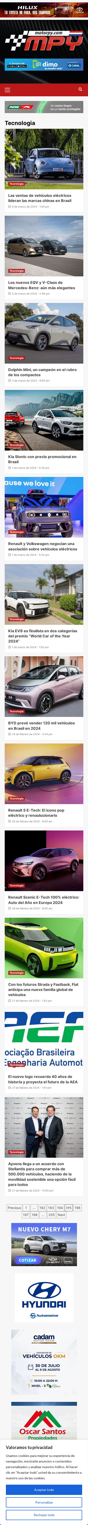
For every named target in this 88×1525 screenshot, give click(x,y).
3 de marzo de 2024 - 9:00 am (31, 380)
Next (61, 1215)
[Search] (80, 89)
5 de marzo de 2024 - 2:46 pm (31, 293)
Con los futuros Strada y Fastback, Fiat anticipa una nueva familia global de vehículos (43, 989)
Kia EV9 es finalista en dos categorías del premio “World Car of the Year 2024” (42, 636)
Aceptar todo (44, 1490)
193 (51, 1208)
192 (42, 1208)
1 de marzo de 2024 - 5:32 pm (30, 554)
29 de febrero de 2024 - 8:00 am (32, 821)
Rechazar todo (44, 1515)
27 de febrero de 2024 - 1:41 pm (31, 1087)
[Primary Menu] (9, 89)
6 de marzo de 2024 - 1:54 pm (30, 206)
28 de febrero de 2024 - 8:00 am (32, 908)
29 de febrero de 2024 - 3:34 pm (32, 734)
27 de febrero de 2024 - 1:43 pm (32, 1000)
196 (77, 1208)
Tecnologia (16, 183)
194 (60, 1208)
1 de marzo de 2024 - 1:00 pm (30, 647)
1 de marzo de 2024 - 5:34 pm (30, 467)
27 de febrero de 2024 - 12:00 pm (33, 1190)
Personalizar (44, 1502)
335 (51, 1215)
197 (26, 1215)
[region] (44, 1482)
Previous (14, 1208)
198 (35, 1215)
